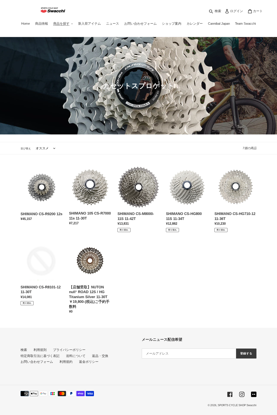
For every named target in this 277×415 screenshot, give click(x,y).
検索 (24, 350)
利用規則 (40, 350)
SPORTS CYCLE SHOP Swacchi (237, 405)
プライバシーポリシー (69, 350)
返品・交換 (100, 356)
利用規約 (66, 361)
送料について (75, 356)
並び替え (26, 148)
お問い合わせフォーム (37, 361)
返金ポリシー (88, 361)
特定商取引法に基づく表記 (40, 356)
